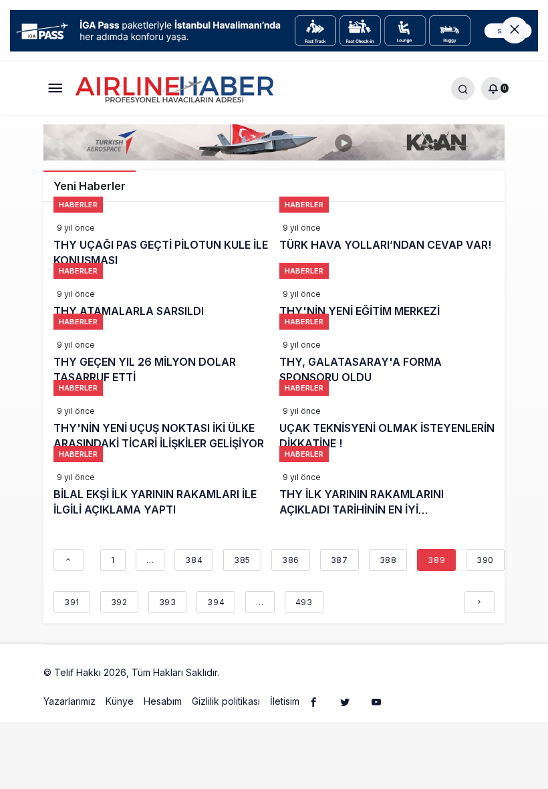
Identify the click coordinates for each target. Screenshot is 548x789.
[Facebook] (313, 701)
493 (304, 602)
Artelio (236, 672)
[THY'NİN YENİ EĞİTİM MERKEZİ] (387, 299)
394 (216, 602)
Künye (120, 701)
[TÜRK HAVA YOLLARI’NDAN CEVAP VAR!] (387, 241)
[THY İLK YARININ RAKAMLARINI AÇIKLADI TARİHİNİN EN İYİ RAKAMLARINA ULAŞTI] (387, 490)
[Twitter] (345, 701)
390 (485, 560)
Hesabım (163, 701)
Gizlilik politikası (226, 701)
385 (242, 560)
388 (388, 560)
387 (339, 560)
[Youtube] (376, 701)
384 (193, 560)
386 (290, 560)
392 (119, 602)
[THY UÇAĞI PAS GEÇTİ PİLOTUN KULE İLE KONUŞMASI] (161, 241)
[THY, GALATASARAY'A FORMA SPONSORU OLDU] (387, 358)
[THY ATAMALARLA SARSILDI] (161, 299)
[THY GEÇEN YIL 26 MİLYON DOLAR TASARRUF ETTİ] (161, 358)
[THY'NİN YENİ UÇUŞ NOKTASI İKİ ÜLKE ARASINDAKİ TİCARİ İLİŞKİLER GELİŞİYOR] (161, 424)
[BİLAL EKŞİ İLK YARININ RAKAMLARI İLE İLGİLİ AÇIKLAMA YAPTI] (161, 490)
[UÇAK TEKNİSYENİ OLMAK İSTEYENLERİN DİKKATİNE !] (387, 424)
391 (72, 602)
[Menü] (55, 88)
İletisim (284, 701)
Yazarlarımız (69, 701)
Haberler (78, 204)
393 (167, 602)
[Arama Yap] (462, 88)
